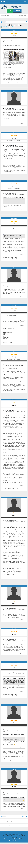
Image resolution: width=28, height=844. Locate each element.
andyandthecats (14, 399)
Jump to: (11, 825)
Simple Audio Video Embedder (9, 835)
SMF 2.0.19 (7, 834)
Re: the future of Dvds (10, 108)
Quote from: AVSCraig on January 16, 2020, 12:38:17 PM (13, 197)
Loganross (14, 497)
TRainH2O (14, 180)
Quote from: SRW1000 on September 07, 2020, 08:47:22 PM (13, 797)
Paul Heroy (14, 628)
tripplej (14, 132)
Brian (22, 838)
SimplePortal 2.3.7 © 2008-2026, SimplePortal (14, 843)
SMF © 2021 (12, 834)
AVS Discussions (6, 2)
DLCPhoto (14, 769)
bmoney (14, 305)
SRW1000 (14, 705)
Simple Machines (19, 834)
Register (17, 10)
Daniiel (12, 838)
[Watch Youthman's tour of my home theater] (14, 725)
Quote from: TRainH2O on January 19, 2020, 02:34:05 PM (13, 233)
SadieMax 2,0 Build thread (8, 328)
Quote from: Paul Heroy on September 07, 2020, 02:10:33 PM (14, 678)
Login (10, 10)
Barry (14, 30)
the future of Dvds (8, 40)
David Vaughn (14, 218)
